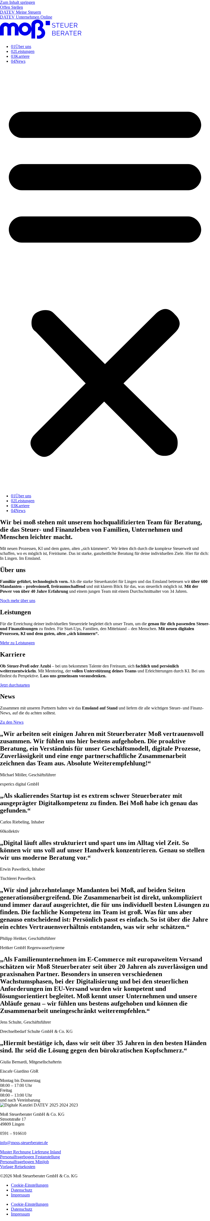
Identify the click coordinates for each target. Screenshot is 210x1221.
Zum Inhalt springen (17, 2)
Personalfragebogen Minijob (24, 1161)
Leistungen (22, 51)
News (18, 61)
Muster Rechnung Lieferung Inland (30, 1152)
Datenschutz (21, 1190)
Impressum (20, 1195)
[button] (105, 278)
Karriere (20, 56)
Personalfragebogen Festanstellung (30, 1156)
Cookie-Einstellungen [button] (29, 1185)
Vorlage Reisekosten (17, 1166)
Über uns (21, 46)
